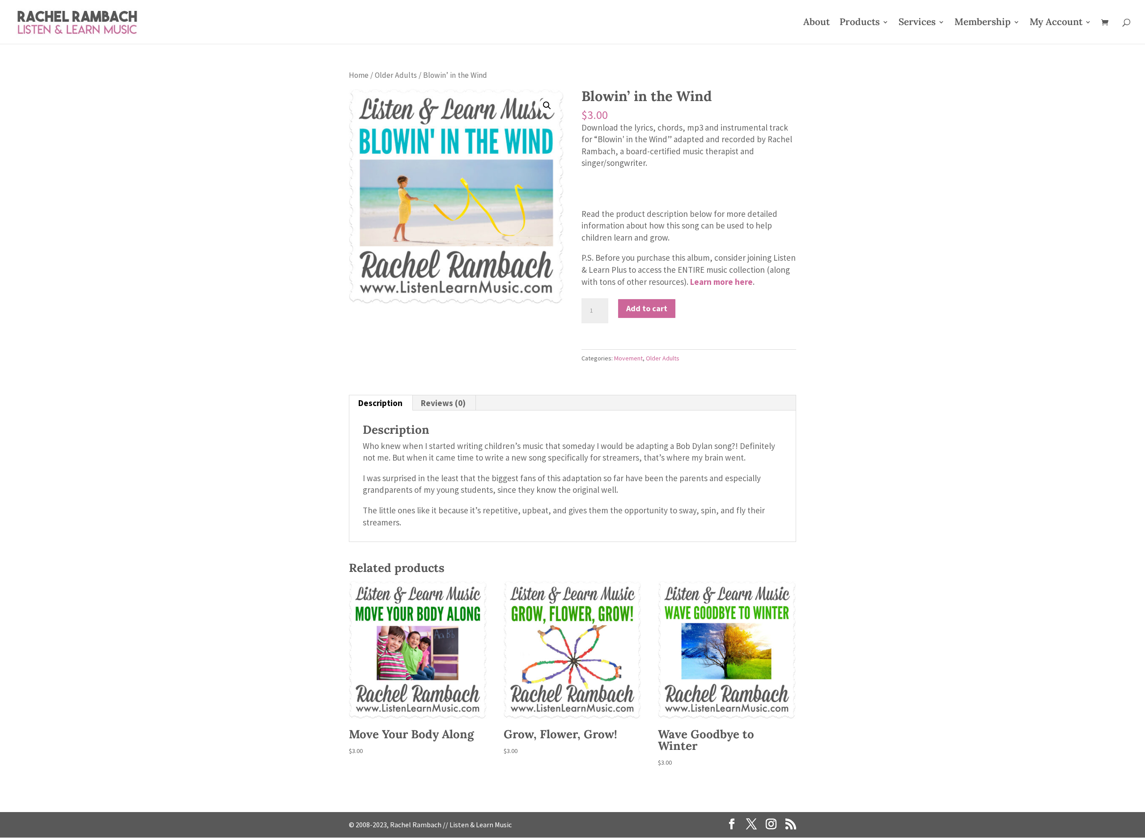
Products (860, 23)
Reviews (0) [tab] (443, 403)
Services (917, 23)
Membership (982, 23)
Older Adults (396, 75)
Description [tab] (380, 403)
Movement (628, 358)
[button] (547, 105)
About (816, 23)
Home (359, 75)
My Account (1056, 23)
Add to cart (646, 308)
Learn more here (721, 281)
